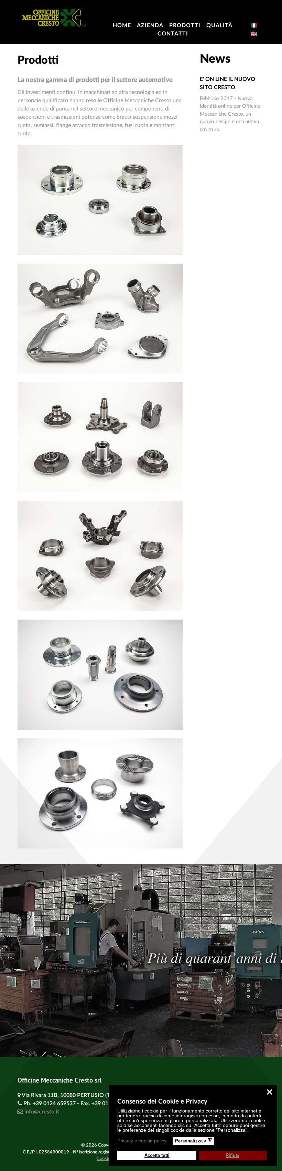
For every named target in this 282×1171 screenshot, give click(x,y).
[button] (170, 1142)
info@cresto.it (41, 1112)
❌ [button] (269, 1092)
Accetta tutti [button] (157, 1155)
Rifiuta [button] (232, 1155)
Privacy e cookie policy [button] (141, 1140)
